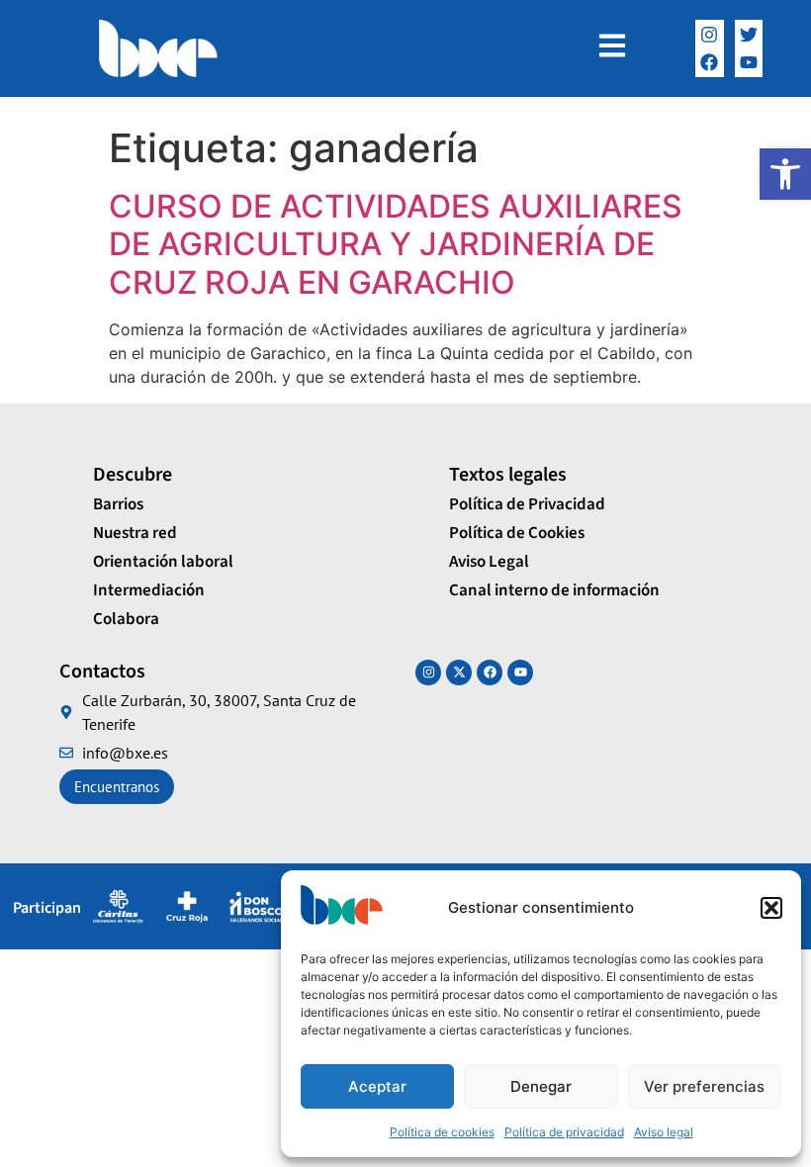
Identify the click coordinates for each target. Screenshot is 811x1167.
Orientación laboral (163, 562)
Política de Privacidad (527, 504)
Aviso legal (663, 1131)
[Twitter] (749, 34)
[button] (785, 174)
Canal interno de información (554, 590)
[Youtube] (520, 672)
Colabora (126, 619)
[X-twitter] (459, 672)
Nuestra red (135, 533)
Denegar (541, 1086)
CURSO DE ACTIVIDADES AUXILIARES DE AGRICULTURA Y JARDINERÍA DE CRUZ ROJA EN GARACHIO (395, 244)
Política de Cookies (517, 533)
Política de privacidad (564, 1131)
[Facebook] (709, 62)
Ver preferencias (704, 1086)
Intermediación (149, 590)
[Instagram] (709, 34)
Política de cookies (442, 1131)
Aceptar (377, 1086)
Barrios (118, 504)
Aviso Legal (489, 562)
